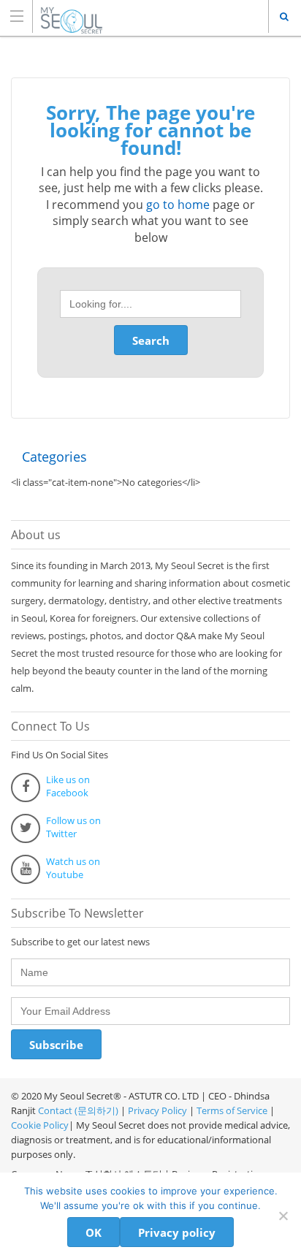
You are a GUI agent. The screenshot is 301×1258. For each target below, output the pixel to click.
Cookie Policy (40, 1125)
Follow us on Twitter (73, 827)
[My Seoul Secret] (136, 15)
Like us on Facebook (68, 786)
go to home (178, 205)
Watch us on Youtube (73, 868)
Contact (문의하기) (77, 1110)
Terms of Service (232, 1110)
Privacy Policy (157, 1110)
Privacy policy (177, 1232)
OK (93, 1232)
